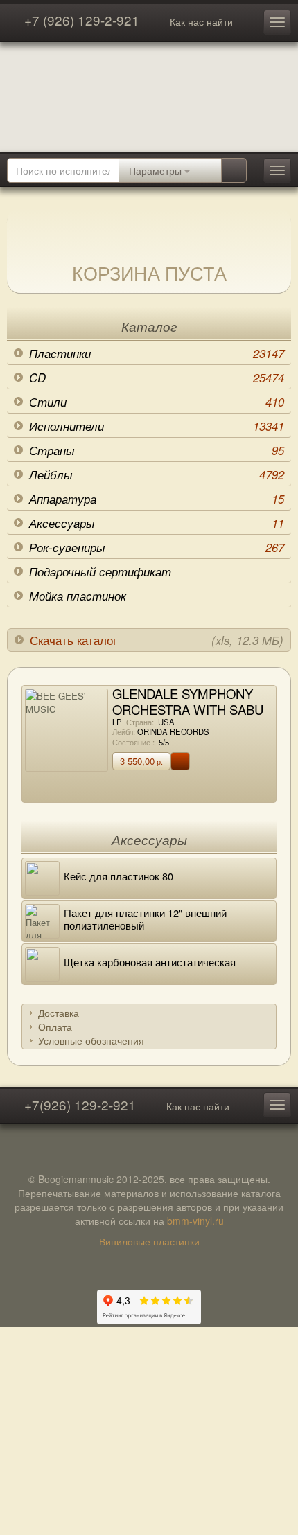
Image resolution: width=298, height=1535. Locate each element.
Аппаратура (156, 498)
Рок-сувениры (156, 547)
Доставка (58, 1013)
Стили (156, 401)
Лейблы (156, 474)
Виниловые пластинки (149, 1241)
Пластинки (156, 353)
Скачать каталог (156, 640)
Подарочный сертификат (100, 571)
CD (156, 377)
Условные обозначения (91, 1040)
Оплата (55, 1026)
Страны (156, 450)
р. (141, 761)
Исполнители (156, 426)
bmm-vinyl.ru (195, 1220)
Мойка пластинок (77, 595)
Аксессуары (156, 523)
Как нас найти (201, 21)
